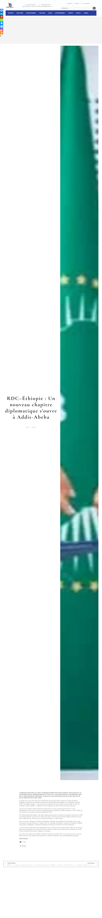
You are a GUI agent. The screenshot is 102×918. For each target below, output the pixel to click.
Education (20, 13)
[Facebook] (1, 10)
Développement (31, 13)
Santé (50, 13)
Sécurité (10, 13)
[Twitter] (1, 26)
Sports (78, 13)
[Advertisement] (51, 30)
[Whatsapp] (1, 20)
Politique (42, 13)
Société (70, 13)
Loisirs (86, 13)
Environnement (60, 13)
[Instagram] (1, 29)
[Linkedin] (1, 13)
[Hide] (0, 36)
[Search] (94, 8)
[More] (1, 32)
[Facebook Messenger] (1, 23)
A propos (69, 3)
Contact (77, 3)
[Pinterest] (1, 16)
